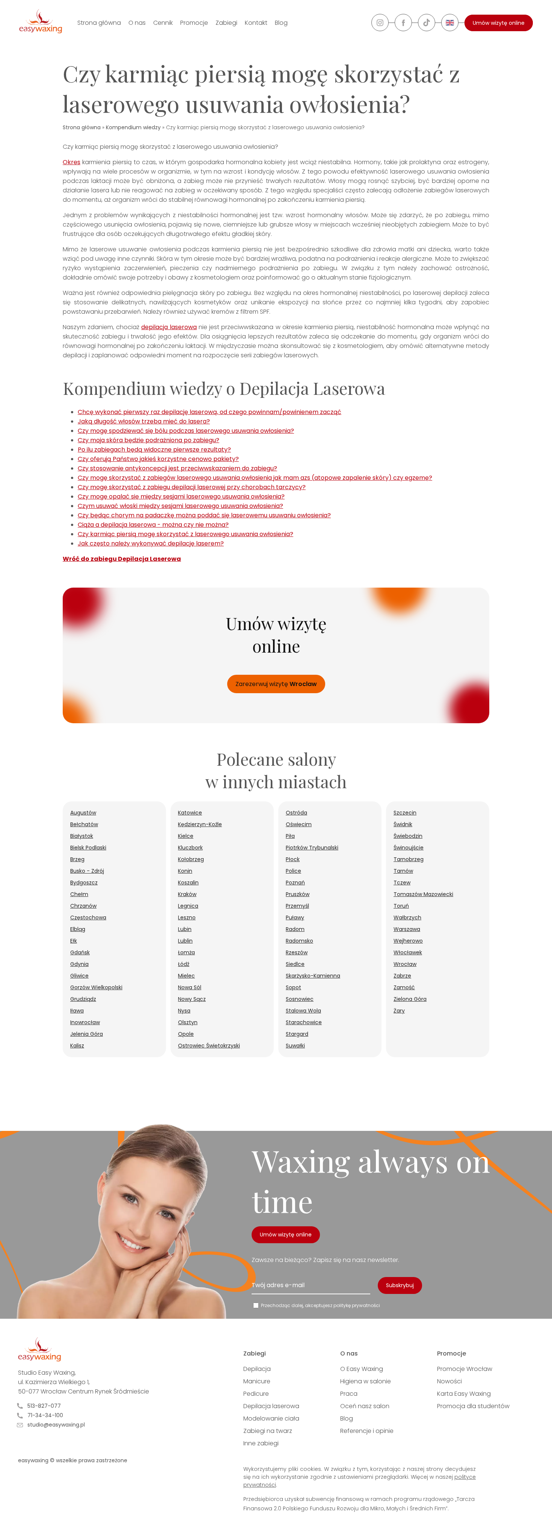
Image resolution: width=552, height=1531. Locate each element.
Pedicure (256, 1393)
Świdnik (403, 824)
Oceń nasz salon (364, 1406)
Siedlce (295, 964)
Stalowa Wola (303, 1010)
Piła (290, 836)
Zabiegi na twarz (267, 1431)
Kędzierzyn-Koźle (200, 824)
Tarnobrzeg (409, 859)
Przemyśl (297, 906)
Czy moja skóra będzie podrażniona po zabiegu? (148, 440)
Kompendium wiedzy (133, 127)
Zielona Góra (410, 999)
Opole (186, 1034)
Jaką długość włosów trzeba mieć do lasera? (144, 421)
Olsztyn (188, 1022)
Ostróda (296, 812)
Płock (293, 859)
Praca (348, 1393)
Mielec (186, 975)
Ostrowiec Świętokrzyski (209, 1045)
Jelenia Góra (86, 1034)
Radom (295, 929)
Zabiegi (226, 22)
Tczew (402, 882)
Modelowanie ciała (271, 1418)
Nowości (449, 1381)
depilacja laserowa (169, 327)
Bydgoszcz (84, 882)
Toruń (401, 906)
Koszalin (188, 882)
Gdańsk (80, 952)
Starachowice (304, 1022)
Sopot (293, 987)
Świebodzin (408, 836)
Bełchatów (84, 824)
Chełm (79, 894)
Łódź (183, 964)
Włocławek (408, 952)
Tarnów (403, 871)
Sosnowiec (300, 999)
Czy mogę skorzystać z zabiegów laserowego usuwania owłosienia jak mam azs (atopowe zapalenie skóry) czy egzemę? (255, 477)
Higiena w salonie (365, 1381)
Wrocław (405, 964)
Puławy (295, 917)
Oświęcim (299, 824)
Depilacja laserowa (271, 1406)
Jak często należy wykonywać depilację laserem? (151, 543)
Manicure (256, 1381)
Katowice (190, 812)
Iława (77, 1010)
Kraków (187, 894)
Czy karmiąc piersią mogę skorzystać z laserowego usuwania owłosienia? (185, 534)
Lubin (185, 929)
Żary (399, 1010)
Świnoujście (409, 847)
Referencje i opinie (367, 1431)
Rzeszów (297, 952)
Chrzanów (83, 906)
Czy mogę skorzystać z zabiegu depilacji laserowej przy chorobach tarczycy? (192, 487)
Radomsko (299, 941)
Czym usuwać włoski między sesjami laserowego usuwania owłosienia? (180, 506)
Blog (281, 22)
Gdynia (79, 964)
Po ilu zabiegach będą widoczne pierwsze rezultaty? (154, 449)
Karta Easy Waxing (464, 1393)
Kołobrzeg (191, 859)
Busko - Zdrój (87, 871)
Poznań (295, 882)
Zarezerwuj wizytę (276, 684)
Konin (185, 871)
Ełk (73, 941)
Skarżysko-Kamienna (313, 975)
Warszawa (407, 929)
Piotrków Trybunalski (312, 847)
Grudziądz (83, 999)
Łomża (186, 952)
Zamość (404, 987)
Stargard (297, 1034)
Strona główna (99, 22)
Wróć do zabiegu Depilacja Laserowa (122, 559)
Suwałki (295, 1045)
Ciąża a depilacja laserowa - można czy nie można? (153, 524)
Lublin (185, 941)
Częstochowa (88, 917)
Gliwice (79, 975)
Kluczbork (190, 847)
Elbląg (77, 929)
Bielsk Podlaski (88, 847)
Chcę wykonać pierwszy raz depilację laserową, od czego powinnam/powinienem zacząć (209, 412)
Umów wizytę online (499, 23)
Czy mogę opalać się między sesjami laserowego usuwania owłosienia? (181, 496)
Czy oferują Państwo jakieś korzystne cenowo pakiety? (158, 459)
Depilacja (257, 1369)
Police (293, 871)
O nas (137, 22)
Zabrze (402, 975)
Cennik (163, 22)
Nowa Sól (189, 987)
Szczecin (405, 812)
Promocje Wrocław (464, 1369)
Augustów (83, 812)
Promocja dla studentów (473, 1406)
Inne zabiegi (261, 1443)
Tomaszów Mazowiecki (423, 894)
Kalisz (77, 1045)
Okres (71, 162)
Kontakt (256, 22)
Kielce (185, 836)
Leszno (187, 917)
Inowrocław (85, 1022)
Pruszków (297, 894)
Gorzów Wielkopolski (96, 987)
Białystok (81, 836)
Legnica (188, 906)
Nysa (184, 1010)
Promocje (194, 22)
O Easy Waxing (361, 1369)
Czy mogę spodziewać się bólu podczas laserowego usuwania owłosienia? (186, 430)
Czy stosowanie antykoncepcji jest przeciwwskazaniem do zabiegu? (177, 468)
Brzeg (77, 859)
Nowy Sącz (192, 999)
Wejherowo (408, 941)
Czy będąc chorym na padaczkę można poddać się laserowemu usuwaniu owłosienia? (204, 515)
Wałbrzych (407, 917)
